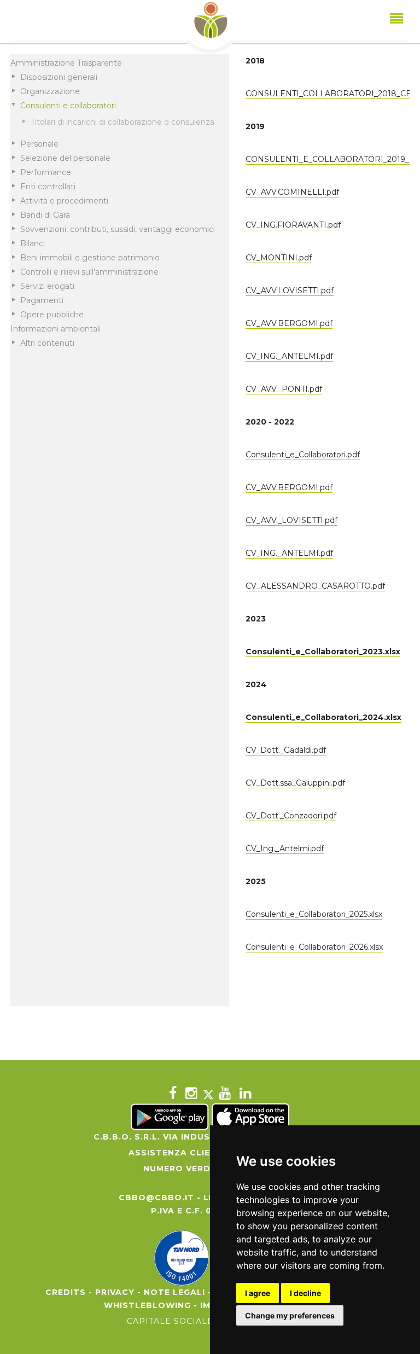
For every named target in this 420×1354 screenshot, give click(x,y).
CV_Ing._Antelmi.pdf (285, 848)
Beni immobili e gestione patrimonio (90, 258)
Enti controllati (47, 186)
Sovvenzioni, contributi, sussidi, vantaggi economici (117, 229)
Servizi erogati (47, 286)
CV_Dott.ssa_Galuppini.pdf (295, 783)
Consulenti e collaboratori (68, 106)
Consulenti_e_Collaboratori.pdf (303, 455)
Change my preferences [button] (290, 1315)
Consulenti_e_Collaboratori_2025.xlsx (314, 914)
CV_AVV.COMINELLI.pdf (292, 192)
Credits (65, 1292)
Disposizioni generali (58, 77)
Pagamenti (41, 300)
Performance (45, 172)
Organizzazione (50, 91)
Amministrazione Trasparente (66, 63)
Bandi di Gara (45, 215)
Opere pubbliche (52, 314)
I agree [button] (257, 1293)
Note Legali (174, 1292)
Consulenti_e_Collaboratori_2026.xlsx (314, 947)
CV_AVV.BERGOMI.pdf (289, 323)
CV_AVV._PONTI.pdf (284, 389)
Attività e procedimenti (64, 201)
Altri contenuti (47, 343)
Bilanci (32, 243)
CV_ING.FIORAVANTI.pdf (293, 225)
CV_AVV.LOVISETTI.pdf (290, 290)
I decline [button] (305, 1293)
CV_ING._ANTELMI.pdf (289, 356)
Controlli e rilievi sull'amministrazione (89, 272)
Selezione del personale (65, 158)
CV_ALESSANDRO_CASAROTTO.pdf (315, 586)
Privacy (115, 1292)
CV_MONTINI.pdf (279, 258)
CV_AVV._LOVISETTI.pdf (291, 520)
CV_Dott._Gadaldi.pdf (286, 750)
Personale (39, 144)
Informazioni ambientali (55, 329)
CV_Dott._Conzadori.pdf (291, 816)
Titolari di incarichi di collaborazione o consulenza (122, 122)
